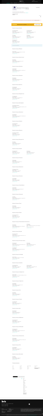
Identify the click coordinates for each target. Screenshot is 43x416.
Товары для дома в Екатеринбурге (4, 412)
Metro (23, 378)
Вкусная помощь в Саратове (17, 262)
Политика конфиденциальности (11, 409)
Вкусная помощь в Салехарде (17, 254)
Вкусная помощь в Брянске (17, 84)
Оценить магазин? (37, 24)
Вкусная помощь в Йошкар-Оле (18, 139)
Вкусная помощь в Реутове (17, 231)
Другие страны (37, 7)
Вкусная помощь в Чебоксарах (17, 326)
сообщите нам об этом (36, 20)
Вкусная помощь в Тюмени (17, 299)
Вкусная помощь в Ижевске (17, 121)
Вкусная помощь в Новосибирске (18, 185)
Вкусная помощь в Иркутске (17, 130)
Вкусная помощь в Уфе (16, 308)
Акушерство (24, 380)
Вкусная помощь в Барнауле (17, 75)
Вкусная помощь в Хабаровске (17, 317)
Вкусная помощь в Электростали (18, 335)
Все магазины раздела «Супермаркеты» (37, 368)
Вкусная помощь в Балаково (17, 66)
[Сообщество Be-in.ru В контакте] (29, 404)
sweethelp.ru (26, 12)
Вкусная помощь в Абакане (17, 48)
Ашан (23, 381)
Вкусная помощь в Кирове (17, 148)
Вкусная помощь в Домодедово (18, 102)
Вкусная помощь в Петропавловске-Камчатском (20, 221)
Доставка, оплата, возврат (4, 409)
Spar (23, 379)
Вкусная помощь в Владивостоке (18, 93)
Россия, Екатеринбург (35, 1)
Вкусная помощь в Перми (17, 212)
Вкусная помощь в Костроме (17, 157)
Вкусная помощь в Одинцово (17, 194)
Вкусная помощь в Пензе (16, 203)
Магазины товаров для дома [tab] (21, 376)
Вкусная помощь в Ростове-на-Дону (18, 240)
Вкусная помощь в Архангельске (18, 57)
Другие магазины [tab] (15, 376)
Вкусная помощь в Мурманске (17, 166)
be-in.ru (34, 0)
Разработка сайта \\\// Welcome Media (9, 411)
